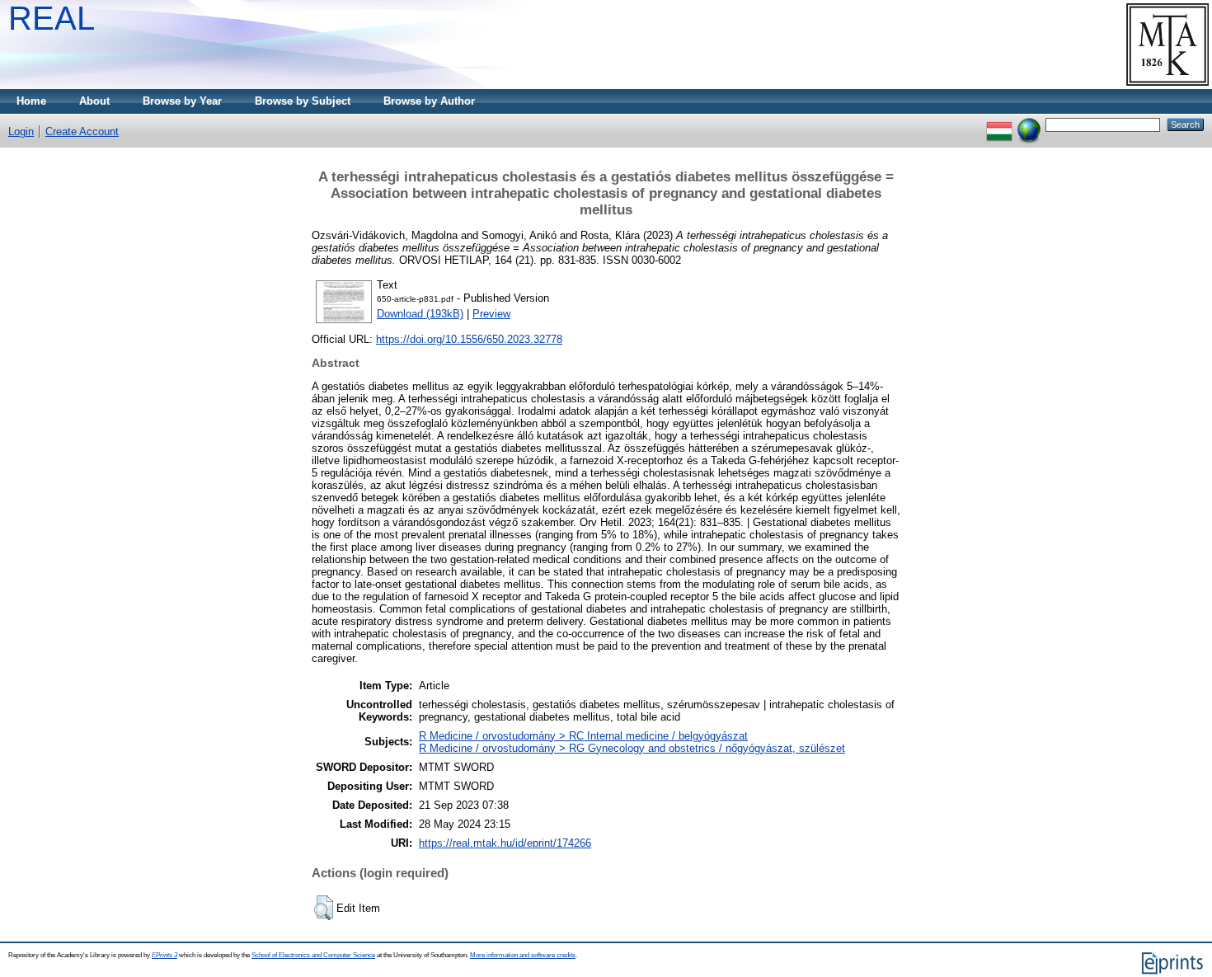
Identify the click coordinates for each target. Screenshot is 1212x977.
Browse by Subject (302, 101)
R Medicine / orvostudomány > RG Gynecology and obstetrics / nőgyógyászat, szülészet (632, 748)
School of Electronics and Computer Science (313, 955)
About (94, 101)
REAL (51, 18)
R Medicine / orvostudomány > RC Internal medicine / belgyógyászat (583, 736)
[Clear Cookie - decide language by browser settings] (1029, 124)
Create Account (82, 131)
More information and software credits (522, 955)
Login (21, 131)
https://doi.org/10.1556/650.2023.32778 (469, 339)
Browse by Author (429, 101)
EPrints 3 (164, 955)
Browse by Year (182, 101)
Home (31, 101)
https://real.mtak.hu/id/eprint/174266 (505, 843)
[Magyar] (999, 124)
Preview (491, 314)
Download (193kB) (420, 314)
